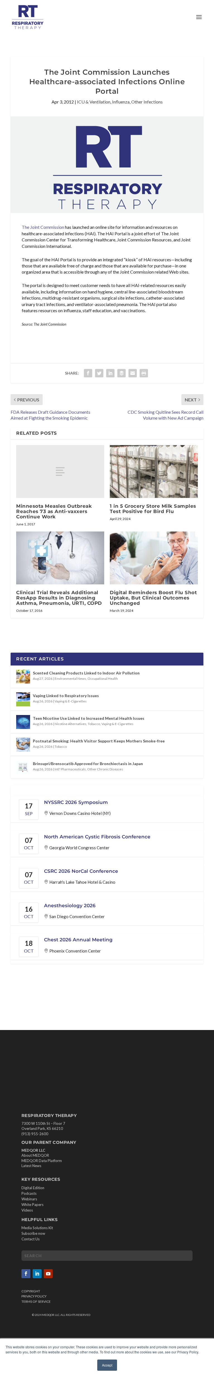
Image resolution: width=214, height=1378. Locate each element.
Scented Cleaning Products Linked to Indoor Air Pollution (86, 673)
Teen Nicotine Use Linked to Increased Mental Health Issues (88, 718)
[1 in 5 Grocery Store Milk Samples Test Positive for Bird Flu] (154, 471)
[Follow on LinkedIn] (37, 1273)
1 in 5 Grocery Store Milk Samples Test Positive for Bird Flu (153, 508)
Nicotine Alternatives (70, 724)
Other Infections (147, 101)
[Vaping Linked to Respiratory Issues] (23, 699)
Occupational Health (102, 678)
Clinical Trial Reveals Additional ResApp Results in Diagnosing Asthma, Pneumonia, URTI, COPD (59, 598)
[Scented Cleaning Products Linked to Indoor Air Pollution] (23, 677)
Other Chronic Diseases (105, 769)
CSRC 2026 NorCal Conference (81, 871)
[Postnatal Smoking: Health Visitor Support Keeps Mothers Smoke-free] (23, 745)
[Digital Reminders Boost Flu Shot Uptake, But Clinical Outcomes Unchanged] (154, 558)
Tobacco (94, 724)
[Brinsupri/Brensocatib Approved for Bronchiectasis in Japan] (23, 767)
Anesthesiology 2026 (70, 905)
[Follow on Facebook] (25, 1273)
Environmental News (70, 678)
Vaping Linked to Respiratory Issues (66, 695)
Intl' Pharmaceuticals (70, 769)
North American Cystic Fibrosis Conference (97, 837)
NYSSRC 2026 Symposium (76, 802)
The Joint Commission (43, 227)
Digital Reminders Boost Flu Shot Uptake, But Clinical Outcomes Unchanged (153, 598)
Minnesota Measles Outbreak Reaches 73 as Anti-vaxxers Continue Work (54, 511)
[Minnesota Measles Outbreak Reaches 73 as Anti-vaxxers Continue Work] (60, 471)
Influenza (121, 101)
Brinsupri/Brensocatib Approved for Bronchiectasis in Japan (88, 763)
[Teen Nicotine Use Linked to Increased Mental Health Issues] (23, 722)
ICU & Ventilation (93, 101)
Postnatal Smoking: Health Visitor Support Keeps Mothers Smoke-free (99, 741)
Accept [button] (107, 1365)
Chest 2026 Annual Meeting (78, 939)
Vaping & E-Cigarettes (71, 701)
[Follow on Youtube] (48, 1273)
